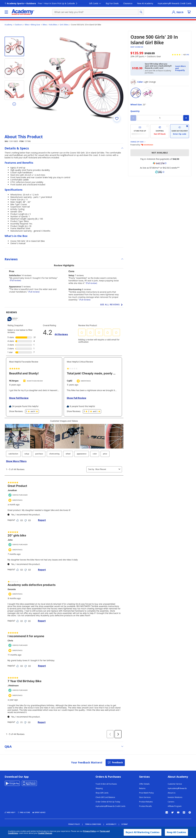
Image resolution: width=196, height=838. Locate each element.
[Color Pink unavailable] (148, 92)
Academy (8, 25)
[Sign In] (173, 12)
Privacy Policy (89, 831)
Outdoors (18, 25)
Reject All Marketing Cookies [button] (142, 832)
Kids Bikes (53, 25)
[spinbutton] (160, 118)
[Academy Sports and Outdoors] (23, 12)
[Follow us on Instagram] (184, 812)
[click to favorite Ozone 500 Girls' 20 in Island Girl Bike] (117, 118)
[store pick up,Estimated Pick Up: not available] (140, 131)
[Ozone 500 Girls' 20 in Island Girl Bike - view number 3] (14, 90)
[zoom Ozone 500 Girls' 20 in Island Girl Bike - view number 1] (76, 78)
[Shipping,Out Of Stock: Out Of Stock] (160, 131)
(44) (187, 54)
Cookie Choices (45, 833)
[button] (181, 68)
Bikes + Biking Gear (32, 25)
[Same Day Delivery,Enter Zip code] (179, 131)
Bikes (45, 25)
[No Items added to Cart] (189, 12)
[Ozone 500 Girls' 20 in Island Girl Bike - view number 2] (14, 68)
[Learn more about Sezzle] (160, 163)
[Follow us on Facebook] (166, 812)
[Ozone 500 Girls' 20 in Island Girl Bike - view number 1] (14, 46)
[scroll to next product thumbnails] (14, 104)
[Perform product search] (141, 12)
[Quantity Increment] (186, 118)
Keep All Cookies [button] (176, 832)
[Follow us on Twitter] (172, 812)
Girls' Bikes (64, 25)
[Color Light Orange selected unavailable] (136, 92)
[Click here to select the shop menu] (6, 12)
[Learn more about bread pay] (160, 172)
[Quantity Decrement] (133, 118)
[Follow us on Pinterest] (189, 812)
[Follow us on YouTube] (178, 812)
